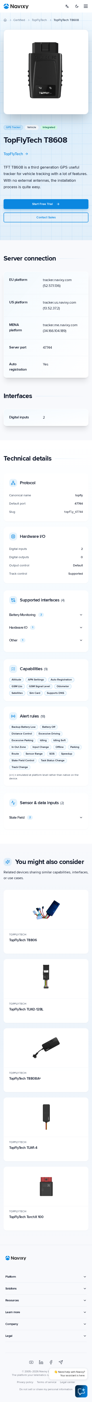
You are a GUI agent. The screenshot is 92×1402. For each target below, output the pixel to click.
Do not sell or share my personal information (46, 1389)
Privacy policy (25, 1382)
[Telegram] (61, 1362)
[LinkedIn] (41, 1362)
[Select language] (67, 6)
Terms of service (46, 1382)
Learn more (12, 1312)
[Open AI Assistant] (81, 1391)
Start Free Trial (42, 204)
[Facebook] (51, 1362)
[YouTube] (31, 1362)
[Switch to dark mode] (76, 6)
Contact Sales (46, 217)
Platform (10, 1277)
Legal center (67, 1382)
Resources (12, 1300)
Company (11, 1324)
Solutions (11, 1288)
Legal (8, 1336)
